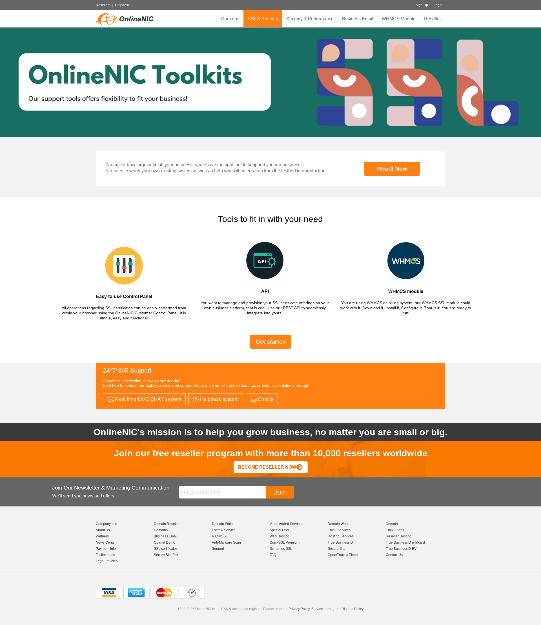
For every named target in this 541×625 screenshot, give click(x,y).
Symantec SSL (281, 549)
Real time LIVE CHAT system (147, 399)
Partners (102, 536)
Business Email (357, 18)
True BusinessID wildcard (405, 542)
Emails (265, 399)
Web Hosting (279, 536)
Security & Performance (310, 18)
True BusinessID (340, 542)
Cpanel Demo (164, 542)
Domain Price (222, 524)
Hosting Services (341, 536)
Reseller (432, 18)
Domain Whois (339, 524)
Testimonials (105, 555)
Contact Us (394, 555)
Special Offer (279, 530)
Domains (230, 18)
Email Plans (395, 530)
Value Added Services (286, 524)
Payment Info (106, 549)
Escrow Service (224, 530)
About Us (103, 530)
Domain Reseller (167, 524)
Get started (271, 342)
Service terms (321, 609)
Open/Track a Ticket (343, 555)
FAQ (273, 555)
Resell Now (392, 169)
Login (438, 5)
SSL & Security (263, 18)
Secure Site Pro (166, 555)
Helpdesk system (219, 399)
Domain (392, 524)
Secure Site (336, 549)
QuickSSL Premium (285, 542)
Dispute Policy (352, 609)
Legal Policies (106, 561)
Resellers (103, 5)
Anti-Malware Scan (226, 542)
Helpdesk (122, 5)
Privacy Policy (299, 609)
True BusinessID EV (401, 549)
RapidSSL (220, 536)
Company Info (106, 524)
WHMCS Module (399, 18)
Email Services (339, 530)
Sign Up (422, 5)
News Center (106, 542)
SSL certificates (166, 549)
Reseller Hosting (398, 536)
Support (218, 549)
